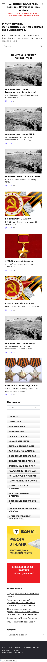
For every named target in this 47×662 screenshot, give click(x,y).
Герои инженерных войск (23, 481)
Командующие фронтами (23, 476)
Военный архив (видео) (22, 451)
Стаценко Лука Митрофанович (21, 622)
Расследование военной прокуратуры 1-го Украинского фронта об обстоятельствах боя (21, 602)
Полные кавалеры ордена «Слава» (23, 510)
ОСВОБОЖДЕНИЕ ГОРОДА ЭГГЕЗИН (22, 176)
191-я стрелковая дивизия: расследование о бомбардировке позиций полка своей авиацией (23, 611)
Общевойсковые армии (22, 461)
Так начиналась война (21, 446)
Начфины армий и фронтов (19, 494)
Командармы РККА (19, 441)
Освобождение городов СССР (22, 502)
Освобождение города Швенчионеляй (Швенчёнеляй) (20, 90)
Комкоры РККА (16, 431)
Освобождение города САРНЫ (20, 134)
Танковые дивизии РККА (22, 466)
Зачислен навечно (19, 436)
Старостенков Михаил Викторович (23, 618)
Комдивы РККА (17, 426)
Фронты (13, 416)
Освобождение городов (22, 456)
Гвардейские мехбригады (23, 471)
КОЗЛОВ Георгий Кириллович (20, 303)
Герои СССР (15, 421)
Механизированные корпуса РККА (19, 517)
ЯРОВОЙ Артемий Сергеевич (19, 261)
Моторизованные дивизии (18, 487)
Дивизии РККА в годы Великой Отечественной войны (23, 7)
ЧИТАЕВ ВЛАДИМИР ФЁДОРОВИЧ (21, 385)
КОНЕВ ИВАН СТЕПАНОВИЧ (18, 219)
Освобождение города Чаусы (20, 343)
